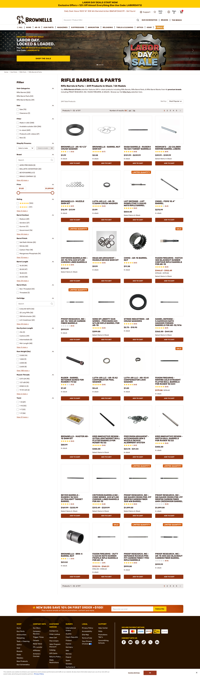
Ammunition (21, 635)
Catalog (52, 650)
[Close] (196, 672)
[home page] (35, 20)
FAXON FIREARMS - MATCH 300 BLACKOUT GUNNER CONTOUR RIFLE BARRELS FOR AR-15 (169, 261)
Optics (19, 645)
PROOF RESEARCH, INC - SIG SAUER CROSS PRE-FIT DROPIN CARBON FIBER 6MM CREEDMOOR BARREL (169, 498)
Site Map (85, 635)
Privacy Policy (87, 628)
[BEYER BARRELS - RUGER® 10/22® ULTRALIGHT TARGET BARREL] (75, 478)
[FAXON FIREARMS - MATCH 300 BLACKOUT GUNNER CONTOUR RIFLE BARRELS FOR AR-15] (169, 241)
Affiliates (36, 650)
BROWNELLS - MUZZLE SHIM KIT (72, 202)
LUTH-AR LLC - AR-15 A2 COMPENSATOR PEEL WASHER (105, 380)
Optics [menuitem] (140, 27)
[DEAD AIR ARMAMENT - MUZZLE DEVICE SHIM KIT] (106, 241)
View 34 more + (23, 281)
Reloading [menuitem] (108, 27)
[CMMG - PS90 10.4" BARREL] (169, 184)
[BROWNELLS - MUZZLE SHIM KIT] (75, 184)
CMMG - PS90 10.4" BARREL (165, 202)
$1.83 (21, 188)
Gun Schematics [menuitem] (149, 20)
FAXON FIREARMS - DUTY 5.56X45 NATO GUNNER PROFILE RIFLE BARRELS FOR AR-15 (105, 557)
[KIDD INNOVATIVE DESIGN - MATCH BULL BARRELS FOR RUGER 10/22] (169, 419)
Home (6, 72)
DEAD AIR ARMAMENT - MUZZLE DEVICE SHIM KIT (105, 259)
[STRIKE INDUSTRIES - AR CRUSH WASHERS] (138, 302)
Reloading (21, 638)
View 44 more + (23, 234)
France (68, 644)
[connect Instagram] (137, 642)
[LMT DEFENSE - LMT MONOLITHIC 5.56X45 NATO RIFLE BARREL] (138, 184)
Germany (69, 647)
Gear (18, 648)
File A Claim (54, 641)
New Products (22, 661)
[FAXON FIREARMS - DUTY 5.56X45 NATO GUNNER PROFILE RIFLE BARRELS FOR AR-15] (106, 537)
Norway (69, 654)
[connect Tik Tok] (144, 642)
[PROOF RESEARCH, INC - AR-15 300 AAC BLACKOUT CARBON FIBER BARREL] (169, 537)
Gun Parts (14, 72)
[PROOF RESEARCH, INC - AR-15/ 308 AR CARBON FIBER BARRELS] (75, 302)
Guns (19, 628)
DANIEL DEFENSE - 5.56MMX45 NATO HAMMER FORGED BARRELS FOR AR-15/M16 (168, 322)
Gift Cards (53, 653)
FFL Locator (37, 647)
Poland (68, 657)
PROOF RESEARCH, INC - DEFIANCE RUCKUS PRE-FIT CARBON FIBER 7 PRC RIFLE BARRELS (136, 557)
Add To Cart (75, 163)
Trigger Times (38, 637)
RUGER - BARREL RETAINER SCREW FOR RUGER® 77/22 (72, 380)
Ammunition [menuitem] (93, 27)
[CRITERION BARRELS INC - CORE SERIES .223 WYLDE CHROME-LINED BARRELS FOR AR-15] (106, 478)
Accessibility (87, 631)
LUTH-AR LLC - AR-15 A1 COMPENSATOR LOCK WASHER (136, 380)
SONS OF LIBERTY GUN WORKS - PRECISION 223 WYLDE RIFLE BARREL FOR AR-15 (105, 322)
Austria (68, 634)
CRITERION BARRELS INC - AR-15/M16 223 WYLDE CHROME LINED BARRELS (74, 260)
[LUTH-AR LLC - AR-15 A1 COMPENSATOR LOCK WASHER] (138, 361)
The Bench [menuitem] (177, 20)
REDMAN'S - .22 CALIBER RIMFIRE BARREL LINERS (168, 148)
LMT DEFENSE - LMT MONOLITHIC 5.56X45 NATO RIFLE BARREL (135, 203)
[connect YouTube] (130, 642)
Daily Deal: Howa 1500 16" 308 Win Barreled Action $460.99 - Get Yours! (100, 11)
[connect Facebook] (124, 642)
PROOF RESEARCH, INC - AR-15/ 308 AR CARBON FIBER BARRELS (73, 321)
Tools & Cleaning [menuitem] (124, 27)
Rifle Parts (22, 72)
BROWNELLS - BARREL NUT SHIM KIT (106, 148)
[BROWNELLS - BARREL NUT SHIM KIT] (106, 130)
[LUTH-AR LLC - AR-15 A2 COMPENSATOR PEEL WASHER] (106, 361)
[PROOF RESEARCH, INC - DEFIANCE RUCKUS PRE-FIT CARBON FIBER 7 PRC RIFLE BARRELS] (138, 537)
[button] (172, 12)
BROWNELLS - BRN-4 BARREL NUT (71, 555)
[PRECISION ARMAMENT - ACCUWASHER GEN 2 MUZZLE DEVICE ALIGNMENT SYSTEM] (138, 419)
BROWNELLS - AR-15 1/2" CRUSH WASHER (74, 148)
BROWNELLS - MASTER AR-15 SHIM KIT (75, 437)
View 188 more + (23, 371)
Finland (69, 640)
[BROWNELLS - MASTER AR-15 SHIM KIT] (75, 419)
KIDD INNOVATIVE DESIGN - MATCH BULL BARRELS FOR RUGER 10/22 (169, 438)
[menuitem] (20, 27)
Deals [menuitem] (160, 27)
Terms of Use (87, 638)
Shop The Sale (43, 58)
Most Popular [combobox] (174, 101)
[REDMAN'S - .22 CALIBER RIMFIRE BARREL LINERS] (169, 130)
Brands (19, 651)
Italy (67, 650)
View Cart (53, 638)
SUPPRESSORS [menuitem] (77, 27)
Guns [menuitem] (28, 27)
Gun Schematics (23, 665)
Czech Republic (72, 637)
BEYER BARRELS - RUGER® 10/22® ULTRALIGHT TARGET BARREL (72, 498)
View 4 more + (22, 347)
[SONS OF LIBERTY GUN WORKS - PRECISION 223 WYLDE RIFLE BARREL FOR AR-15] (106, 302)
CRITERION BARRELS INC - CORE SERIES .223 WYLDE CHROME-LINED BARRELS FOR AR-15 (105, 498)
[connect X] (150, 642)
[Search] (138, 20)
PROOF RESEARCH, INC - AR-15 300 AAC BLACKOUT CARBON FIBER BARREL (168, 556)
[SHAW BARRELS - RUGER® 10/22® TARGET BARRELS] (138, 130)
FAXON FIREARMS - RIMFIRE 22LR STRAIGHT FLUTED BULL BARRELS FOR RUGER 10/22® (168, 381)
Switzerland (70, 667)
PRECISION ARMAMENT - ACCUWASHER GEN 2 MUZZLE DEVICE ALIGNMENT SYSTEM (136, 439)
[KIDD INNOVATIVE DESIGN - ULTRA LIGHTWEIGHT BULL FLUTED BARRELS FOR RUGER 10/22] (106, 419)
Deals (19, 655)
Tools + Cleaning (23, 641)
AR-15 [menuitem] (37, 27)
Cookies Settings (134, 673)
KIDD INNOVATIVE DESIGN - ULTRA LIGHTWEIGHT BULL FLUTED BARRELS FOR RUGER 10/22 (106, 439)
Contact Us (53, 631)
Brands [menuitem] (164, 20)
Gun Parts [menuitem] (49, 27)
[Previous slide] (7, 50)
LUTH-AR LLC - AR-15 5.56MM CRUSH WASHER (105, 202)
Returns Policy (55, 657)
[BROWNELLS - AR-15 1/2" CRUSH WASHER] (75, 130)
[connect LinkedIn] (157, 642)
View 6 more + (22, 394)
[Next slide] (193, 50)
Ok (150, 673)
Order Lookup (54, 634)
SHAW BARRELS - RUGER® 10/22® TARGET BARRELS (137, 148)
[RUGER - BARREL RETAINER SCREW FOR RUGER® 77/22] (75, 361)
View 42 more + (23, 180)
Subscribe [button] (159, 609)
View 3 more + (22, 211)
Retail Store (37, 644)
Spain (68, 660)
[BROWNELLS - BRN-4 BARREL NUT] (75, 537)
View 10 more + (23, 257)
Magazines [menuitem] (62, 27)
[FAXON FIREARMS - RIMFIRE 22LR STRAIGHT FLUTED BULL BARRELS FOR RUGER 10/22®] (169, 361)
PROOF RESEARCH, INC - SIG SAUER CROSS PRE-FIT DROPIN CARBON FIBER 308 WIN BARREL (137, 498)
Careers (36, 640)
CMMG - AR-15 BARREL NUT (135, 259)
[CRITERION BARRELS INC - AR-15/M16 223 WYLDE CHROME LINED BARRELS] (75, 241)
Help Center (103, 628)
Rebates (20, 658)
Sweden (69, 664)
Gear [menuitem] (149, 27)
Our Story (37, 628)
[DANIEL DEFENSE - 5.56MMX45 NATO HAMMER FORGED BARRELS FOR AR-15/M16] (169, 302)
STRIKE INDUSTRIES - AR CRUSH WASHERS (136, 320)
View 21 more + (22, 417)
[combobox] (26, 148)
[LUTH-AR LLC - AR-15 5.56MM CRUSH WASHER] (106, 184)
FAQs (100, 631)
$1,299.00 (49, 188)
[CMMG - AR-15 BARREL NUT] (138, 241)
